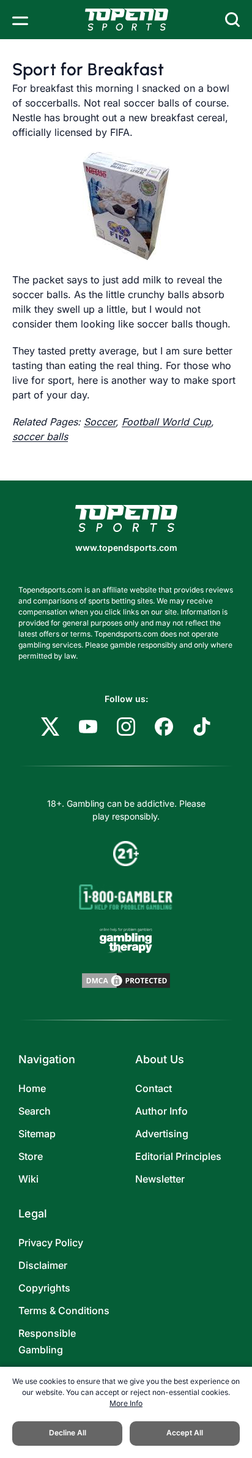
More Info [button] (126, 1403)
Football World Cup (166, 422)
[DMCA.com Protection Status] (126, 980)
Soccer (100, 422)
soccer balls (40, 436)
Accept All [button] (184, 1432)
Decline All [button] (67, 1432)
